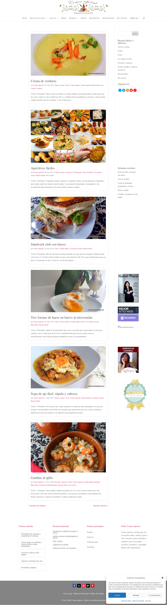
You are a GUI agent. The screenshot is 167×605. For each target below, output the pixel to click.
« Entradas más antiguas (37, 505)
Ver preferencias (155, 595)
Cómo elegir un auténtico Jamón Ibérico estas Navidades (31, 544)
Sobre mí (133, 18)
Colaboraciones (92, 542)
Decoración (94, 18)
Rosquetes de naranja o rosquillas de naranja (30, 535)
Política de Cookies (97, 593)
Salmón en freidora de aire (31, 561)
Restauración (108, 18)
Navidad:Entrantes (51, 485)
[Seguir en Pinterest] (92, 586)
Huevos (83, 322)
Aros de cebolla (123, 179)
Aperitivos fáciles (43, 168)
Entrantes (90, 172)
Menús (83, 18)
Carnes (120, 51)
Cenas (63, 18)
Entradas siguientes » (100, 505)
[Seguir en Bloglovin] (88, 586)
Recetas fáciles (95, 85)
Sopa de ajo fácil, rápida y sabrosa (54, 393)
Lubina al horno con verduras (64, 548)
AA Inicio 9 (69, 172)
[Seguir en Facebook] (74, 586)
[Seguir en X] (79, 586)
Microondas (34, 325)
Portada (89, 532)
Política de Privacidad (138, 600)
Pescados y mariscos (61, 482)
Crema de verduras (43, 80)
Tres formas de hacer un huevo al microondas (62, 317)
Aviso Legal (67, 593)
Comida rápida (85, 85)
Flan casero (57, 541)
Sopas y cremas (60, 85)
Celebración (78, 172)
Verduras (39, 88)
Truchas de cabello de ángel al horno (65, 532)
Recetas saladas (37, 18)
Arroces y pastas (124, 47)
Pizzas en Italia (123, 190)
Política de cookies (126, 600)
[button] (162, 578)
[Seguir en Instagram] (83, 586)
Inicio (24, 18)
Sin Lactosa (122, 18)
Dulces (53, 18)
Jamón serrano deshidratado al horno (65, 537)
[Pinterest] (135, 90)
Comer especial (38, 85)
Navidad (72, 18)
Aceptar (117, 595)
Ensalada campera (28, 568)
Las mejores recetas (75, 248)
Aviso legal (148, 600)
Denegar (136, 595)
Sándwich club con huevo (48, 244)
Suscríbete (90, 547)
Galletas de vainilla (60, 545)
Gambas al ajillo (42, 477)
